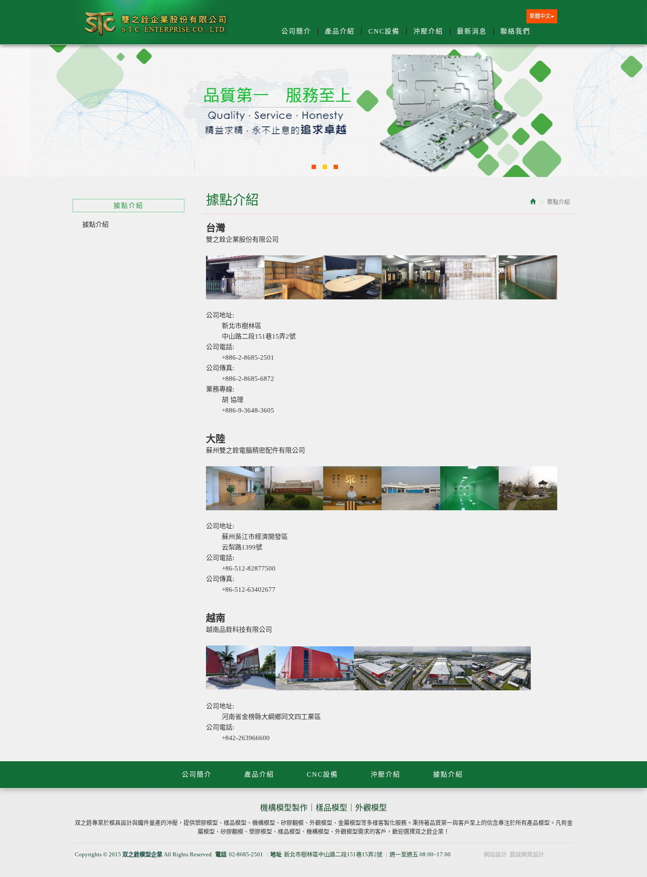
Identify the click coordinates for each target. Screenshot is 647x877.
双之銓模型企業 (156, 27)
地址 (276, 854)
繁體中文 (540, 16)
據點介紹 (95, 224)
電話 (221, 854)
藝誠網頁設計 (527, 854)
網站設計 (495, 854)
